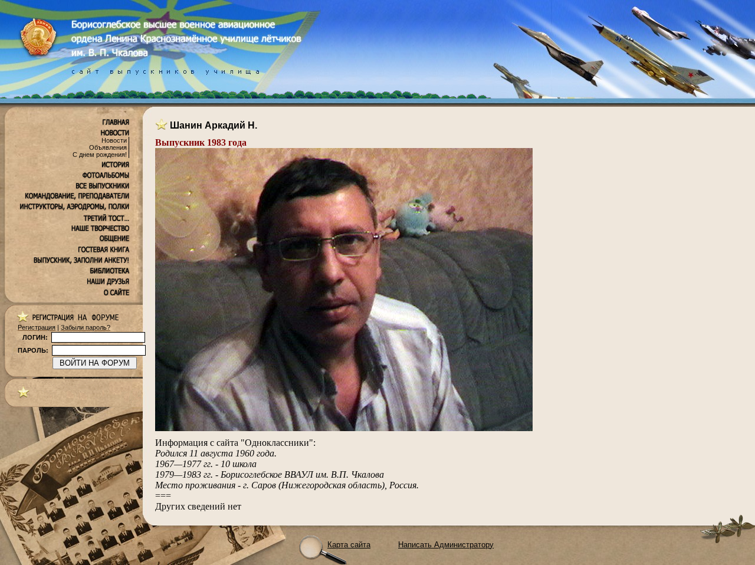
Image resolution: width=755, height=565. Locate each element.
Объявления (108, 147)
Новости (114, 140)
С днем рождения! (100, 154)
